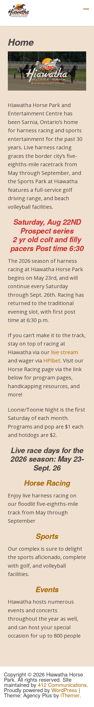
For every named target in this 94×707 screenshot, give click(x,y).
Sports (47, 536)
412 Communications (62, 684)
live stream (64, 352)
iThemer (70, 695)
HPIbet (51, 360)
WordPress (64, 690)
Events (47, 589)
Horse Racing (47, 483)
